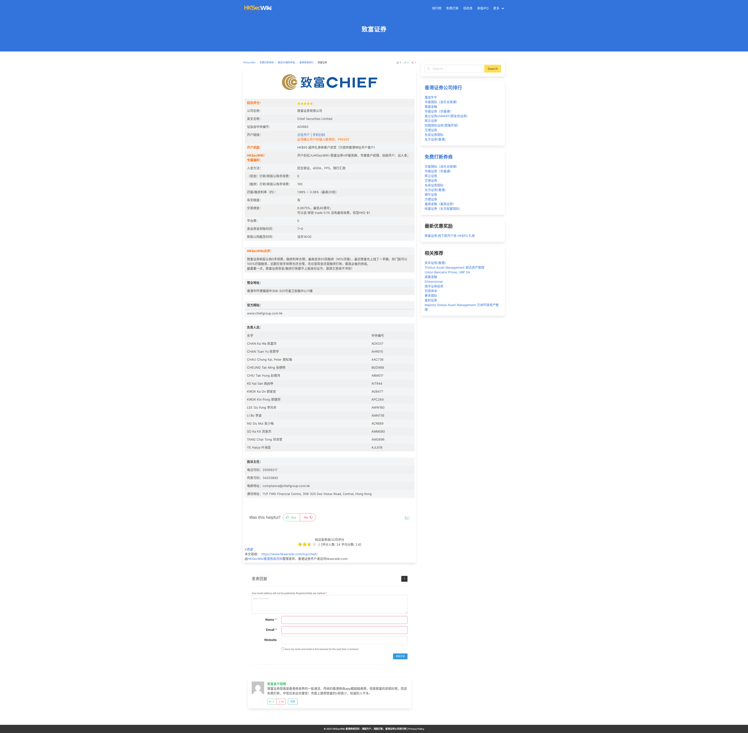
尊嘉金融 (431, 107)
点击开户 (303, 135)
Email (271, 630)
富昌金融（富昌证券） (440, 204)
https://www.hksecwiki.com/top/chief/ (289, 554)
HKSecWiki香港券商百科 (265, 559)
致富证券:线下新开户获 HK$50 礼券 (450, 236)
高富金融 (431, 277)
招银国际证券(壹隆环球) (441, 125)
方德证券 (431, 199)
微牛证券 (431, 195)
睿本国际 (431, 295)
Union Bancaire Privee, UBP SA (447, 272)
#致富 (249, 549)
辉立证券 (431, 121)
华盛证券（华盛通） (439, 111)
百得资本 (431, 291)
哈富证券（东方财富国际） (443, 209)
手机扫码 (319, 135)
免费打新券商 (267, 62)
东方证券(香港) (435, 139)
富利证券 (431, 300)
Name (271, 619)
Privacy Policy (416, 728)
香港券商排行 (306, 62)
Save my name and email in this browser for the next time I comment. (321, 649)
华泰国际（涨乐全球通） (442, 102)
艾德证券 (431, 130)
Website (270, 640)
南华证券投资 (434, 286)
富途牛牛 (431, 97)
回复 (292, 701)
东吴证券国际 (434, 135)
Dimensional (434, 281)
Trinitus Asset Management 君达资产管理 (454, 267)
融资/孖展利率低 (286, 62)
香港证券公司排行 (443, 87)
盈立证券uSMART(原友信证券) (446, 116)
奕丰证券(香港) (435, 263)
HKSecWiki (249, 62)
